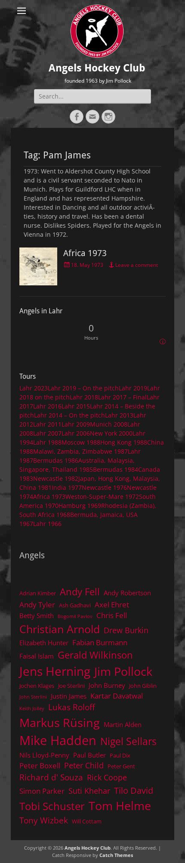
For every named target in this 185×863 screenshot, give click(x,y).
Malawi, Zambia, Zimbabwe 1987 (80, 451)
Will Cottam (87, 821)
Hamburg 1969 (80, 505)
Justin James (68, 696)
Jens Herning (54, 671)
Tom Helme (120, 806)
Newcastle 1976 (104, 487)
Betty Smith (36, 615)
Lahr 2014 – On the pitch (69, 415)
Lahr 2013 (119, 415)
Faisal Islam (36, 656)
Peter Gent (121, 766)
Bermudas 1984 (115, 469)
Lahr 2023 (33, 388)
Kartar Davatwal (116, 696)
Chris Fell (111, 615)
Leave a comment (136, 265)
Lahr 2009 (76, 424)
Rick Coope (107, 777)
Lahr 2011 (47, 424)
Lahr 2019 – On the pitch (83, 388)
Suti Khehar (89, 791)
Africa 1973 (85, 253)
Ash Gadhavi (75, 605)
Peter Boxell (39, 765)
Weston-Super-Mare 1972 (102, 496)
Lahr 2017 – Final (122, 397)
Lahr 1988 (47, 442)
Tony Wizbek (43, 820)
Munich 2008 (108, 424)
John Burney (107, 685)
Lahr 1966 (47, 524)
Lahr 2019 (133, 388)
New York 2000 (111, 433)
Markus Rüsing (59, 722)
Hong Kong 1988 (123, 442)
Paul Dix (120, 755)
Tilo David (133, 790)
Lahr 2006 (76, 433)
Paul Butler (89, 755)
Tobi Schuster (52, 806)
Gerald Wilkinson (95, 655)
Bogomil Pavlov (75, 616)
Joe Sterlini (71, 686)
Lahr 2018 (84, 397)
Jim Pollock (123, 671)
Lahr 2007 (47, 433)
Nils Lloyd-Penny (44, 755)
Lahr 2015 (76, 406)
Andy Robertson (127, 592)
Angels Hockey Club (97, 68)
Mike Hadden (57, 740)
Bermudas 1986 (55, 460)
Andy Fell (80, 591)
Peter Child (84, 765)
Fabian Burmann (99, 642)
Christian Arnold (59, 629)
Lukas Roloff (71, 707)
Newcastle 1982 (55, 478)
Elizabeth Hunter (43, 642)
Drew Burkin (126, 630)
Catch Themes (116, 855)
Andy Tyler (37, 604)
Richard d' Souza (51, 777)
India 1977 (67, 487)
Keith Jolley (31, 708)
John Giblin (143, 686)
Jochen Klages (36, 686)
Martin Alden (123, 724)
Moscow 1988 (81, 442)
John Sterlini (33, 697)
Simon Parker (42, 791)
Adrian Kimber (37, 593)
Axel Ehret (112, 604)
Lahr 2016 (47, 406)
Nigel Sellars (128, 741)
